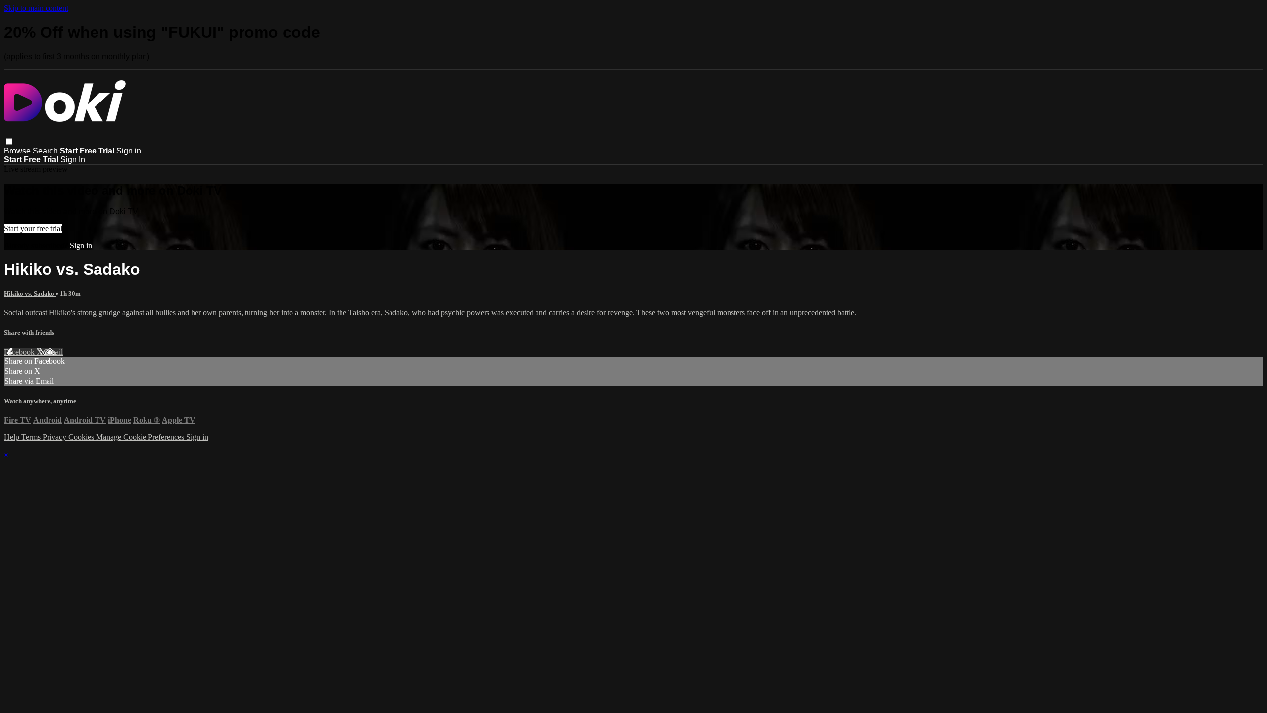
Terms (32, 437)
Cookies (82, 437)
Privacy (55, 437)
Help (12, 437)
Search (46, 151)
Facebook (20, 352)
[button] (9, 141)
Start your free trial (33, 228)
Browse (18, 151)
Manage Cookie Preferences (141, 437)
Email (54, 352)
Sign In (72, 159)
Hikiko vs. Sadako (30, 293)
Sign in (128, 151)
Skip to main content (36, 8)
